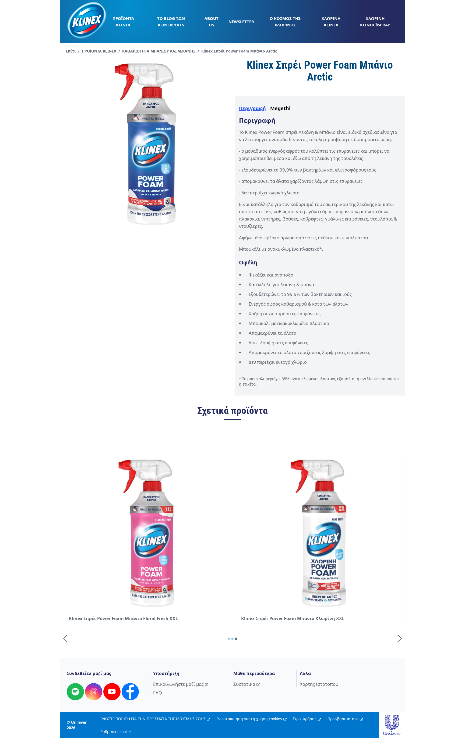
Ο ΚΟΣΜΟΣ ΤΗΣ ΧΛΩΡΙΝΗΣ (285, 21)
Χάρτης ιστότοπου (319, 684)
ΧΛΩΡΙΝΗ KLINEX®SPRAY (375, 21)
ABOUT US (212, 21)
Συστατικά (244, 684)
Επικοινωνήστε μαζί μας (178, 684)
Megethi (280, 108)
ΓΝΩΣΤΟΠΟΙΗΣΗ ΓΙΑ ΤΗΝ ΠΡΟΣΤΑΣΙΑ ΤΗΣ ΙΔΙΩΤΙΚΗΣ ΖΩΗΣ (153, 718)
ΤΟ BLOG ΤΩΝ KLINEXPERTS (171, 21)
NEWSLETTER (241, 21)
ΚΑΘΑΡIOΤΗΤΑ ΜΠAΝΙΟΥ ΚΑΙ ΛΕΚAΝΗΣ (158, 51)
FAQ (157, 693)
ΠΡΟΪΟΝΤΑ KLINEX (123, 21)
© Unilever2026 (77, 725)
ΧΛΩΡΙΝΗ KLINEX (331, 21)
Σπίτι (71, 51)
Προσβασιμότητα (343, 718)
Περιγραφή (252, 108)
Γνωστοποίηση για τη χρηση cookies (249, 718)
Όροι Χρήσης (304, 718)
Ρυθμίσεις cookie (115, 731)
